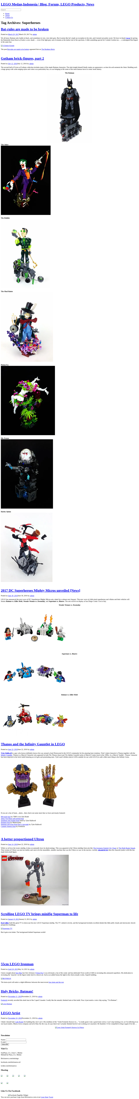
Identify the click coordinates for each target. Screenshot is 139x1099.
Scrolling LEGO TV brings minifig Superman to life (39, 914)
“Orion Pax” (39, 973)
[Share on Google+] (15, 1077)
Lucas (128, 38)
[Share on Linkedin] (3, 1084)
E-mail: (3, 1042)
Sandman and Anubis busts (10, 820)
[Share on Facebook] (3, 1077)
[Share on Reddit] (20, 1077)
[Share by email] (9, 1084)
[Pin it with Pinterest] (26, 1077)
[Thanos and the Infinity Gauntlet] (35, 809)
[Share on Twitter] (9, 1077)
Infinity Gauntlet (6, 755)
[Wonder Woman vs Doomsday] (35, 646)
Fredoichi (4, 1000)
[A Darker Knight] (7, 46)
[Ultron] (35, 905)
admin (35, 34)
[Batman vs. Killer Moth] (35, 735)
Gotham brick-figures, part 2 (22, 58)
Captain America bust (8, 826)
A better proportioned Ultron (22, 839)
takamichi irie (103, 850)
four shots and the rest (56, 982)
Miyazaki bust (6, 817)
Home (7, 14)
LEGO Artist (10, 1013)
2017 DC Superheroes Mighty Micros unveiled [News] (40, 590)
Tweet (51, 1097)
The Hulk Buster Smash (127, 848)
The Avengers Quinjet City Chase (104, 848)
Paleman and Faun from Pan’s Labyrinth (15, 824)
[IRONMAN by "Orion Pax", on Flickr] (6, 978)
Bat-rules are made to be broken (25, 29)
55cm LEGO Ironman (17, 964)
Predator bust (5, 822)
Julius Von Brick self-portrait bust (12, 819)
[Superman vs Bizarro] (35, 691)
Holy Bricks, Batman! (17, 991)
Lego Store (44, 1097)
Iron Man (19, 973)
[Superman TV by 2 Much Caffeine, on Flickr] (6, 928)
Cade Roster (19, 1022)
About (7, 15)
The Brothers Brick (48, 49)
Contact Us (9, 17)
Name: (3, 1040)
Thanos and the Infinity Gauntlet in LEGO (33, 744)
